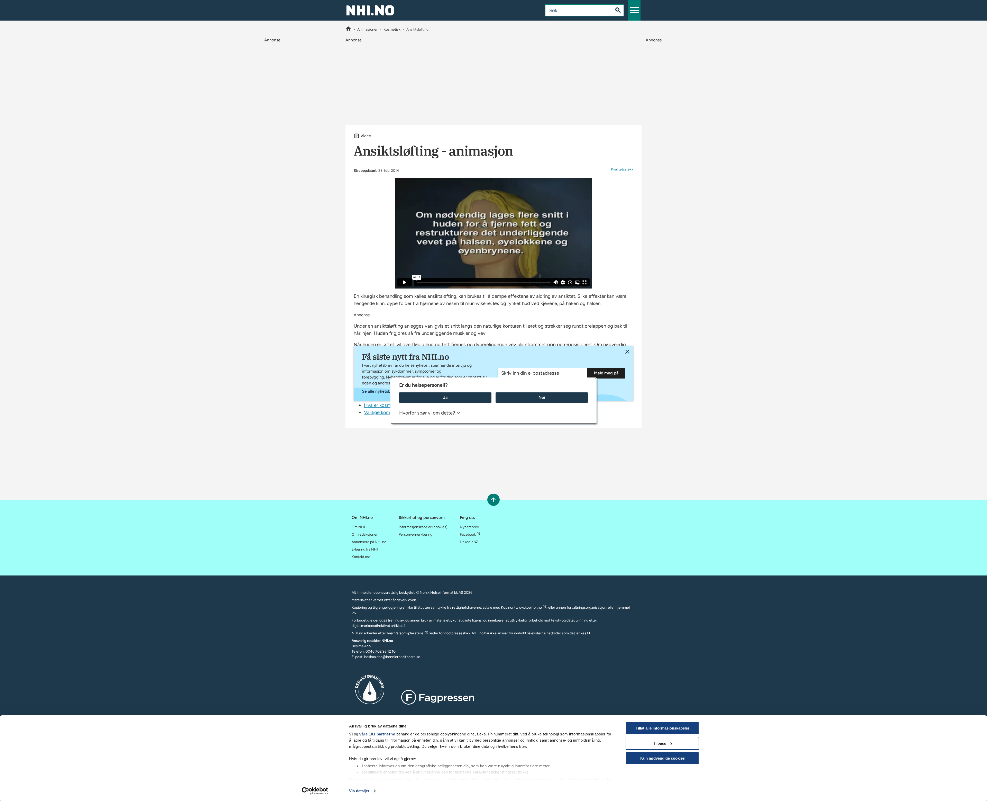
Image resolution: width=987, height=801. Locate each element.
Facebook (468, 534)
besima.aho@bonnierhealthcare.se (392, 657)
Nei (541, 397)
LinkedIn (466, 542)
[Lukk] (627, 352)
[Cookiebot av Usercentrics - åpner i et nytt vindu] (315, 791)
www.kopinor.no (529, 607)
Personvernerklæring (415, 534)
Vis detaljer (359, 791)
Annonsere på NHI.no (369, 542)
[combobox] (575, 10)
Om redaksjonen (365, 534)
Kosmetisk (391, 29)
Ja (445, 397)
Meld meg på (606, 373)
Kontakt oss (361, 557)
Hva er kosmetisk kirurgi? (390, 405)
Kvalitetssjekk (622, 169)
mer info (369, 779)
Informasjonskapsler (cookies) (423, 527)
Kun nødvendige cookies (662, 758)
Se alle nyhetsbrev (379, 391)
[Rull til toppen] (493, 500)
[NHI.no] (348, 29)
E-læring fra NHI (365, 549)
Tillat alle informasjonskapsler (662, 728)
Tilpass (659, 743)
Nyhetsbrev (469, 527)
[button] (634, 10)
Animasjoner (367, 29)
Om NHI (358, 527)
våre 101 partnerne (377, 734)
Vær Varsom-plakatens (405, 633)
